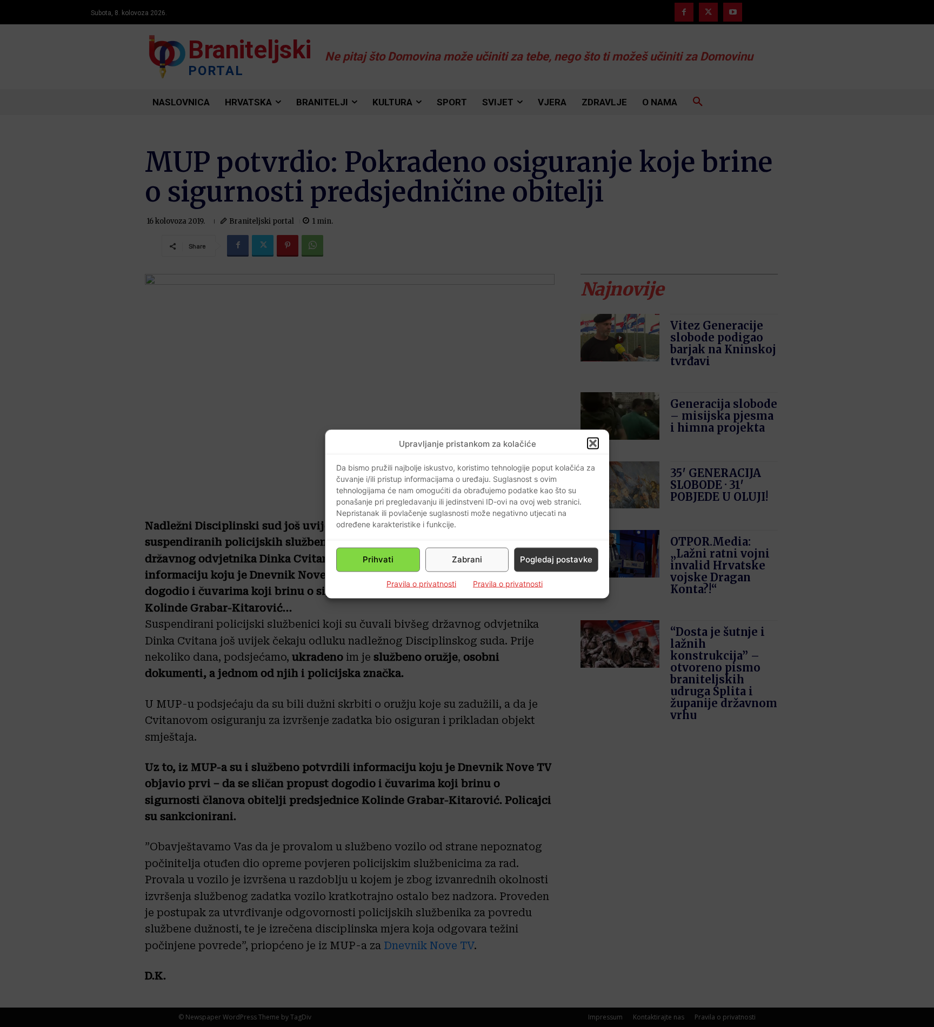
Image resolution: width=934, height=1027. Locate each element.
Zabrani (467, 559)
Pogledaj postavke (556, 559)
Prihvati (378, 559)
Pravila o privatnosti (421, 583)
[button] (593, 443)
